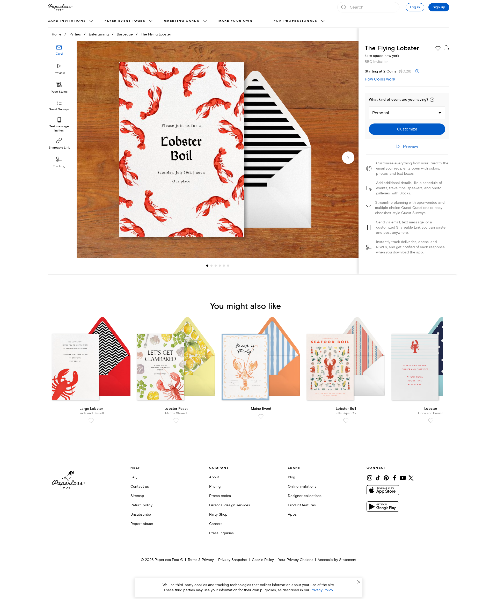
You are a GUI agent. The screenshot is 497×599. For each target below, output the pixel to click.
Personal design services (229, 505)
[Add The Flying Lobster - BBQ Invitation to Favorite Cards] (438, 48)
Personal (380, 112)
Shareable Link (59, 148)
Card (59, 54)
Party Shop (218, 514)
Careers (215, 524)
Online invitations (302, 486)
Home (56, 34)
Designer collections (304, 496)
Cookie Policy (263, 560)
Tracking (59, 166)
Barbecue (125, 34)
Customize (407, 129)
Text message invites (59, 129)
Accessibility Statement (337, 560)
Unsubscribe (140, 514)
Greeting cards (182, 21)
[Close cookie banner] (359, 582)
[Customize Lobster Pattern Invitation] (217, 149)
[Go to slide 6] (224, 266)
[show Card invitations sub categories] (91, 21)
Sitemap (137, 496)
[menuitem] (71, 21)
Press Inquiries (221, 533)
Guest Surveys (59, 109)
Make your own (235, 21)
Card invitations (67, 21)
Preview (59, 73)
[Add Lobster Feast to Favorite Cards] (176, 421)
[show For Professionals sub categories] (323, 21)
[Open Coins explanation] (417, 71)
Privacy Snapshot (232, 560)
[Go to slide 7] (228, 266)
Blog (291, 477)
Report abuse (141, 524)
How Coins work (380, 79)
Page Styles (59, 92)
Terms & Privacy (201, 560)
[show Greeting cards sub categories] (205, 21)
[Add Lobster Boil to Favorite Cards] (346, 421)
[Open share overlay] (446, 47)
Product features (302, 505)
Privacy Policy (321, 590)
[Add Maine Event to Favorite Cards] (261, 416)
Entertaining (99, 34)
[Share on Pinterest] (386, 477)
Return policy (141, 505)
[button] (432, 99)
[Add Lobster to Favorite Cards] (431, 421)
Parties (75, 34)
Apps (292, 514)
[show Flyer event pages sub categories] (151, 21)
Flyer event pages (125, 21)
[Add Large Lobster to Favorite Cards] (91, 421)
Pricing (215, 486)
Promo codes (220, 496)
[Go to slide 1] (207, 266)
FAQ (133, 477)
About (214, 477)
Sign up (439, 7)
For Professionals (296, 21)
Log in (415, 7)
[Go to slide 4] (216, 266)
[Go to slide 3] (211, 266)
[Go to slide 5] (220, 266)
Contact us (139, 486)
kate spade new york (382, 56)
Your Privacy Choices (295, 560)
